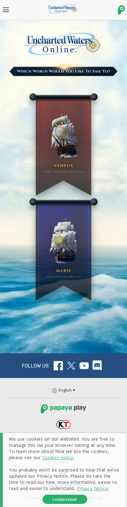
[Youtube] (84, 365)
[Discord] (97, 365)
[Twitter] (71, 365)
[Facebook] (58, 365)
